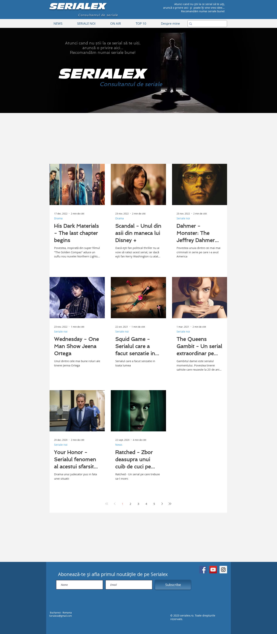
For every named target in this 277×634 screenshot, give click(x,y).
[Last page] (170, 503)
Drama (58, 218)
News (118, 444)
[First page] (106, 503)
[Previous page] (114, 503)
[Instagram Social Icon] (223, 569)
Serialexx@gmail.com (60, 615)
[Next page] (162, 503)
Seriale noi (183, 218)
